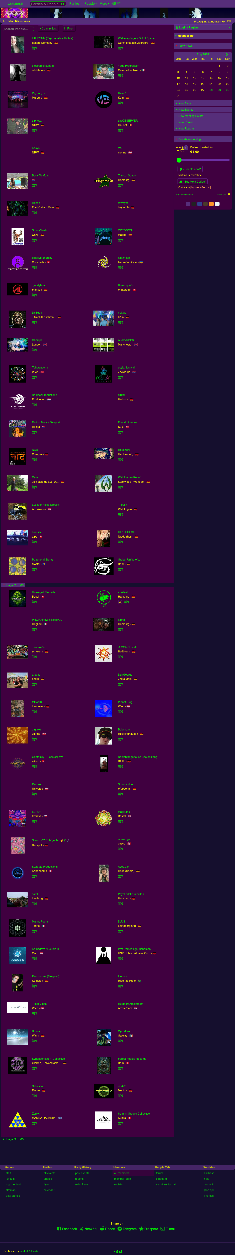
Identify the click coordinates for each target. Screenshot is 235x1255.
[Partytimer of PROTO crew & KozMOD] (34, 629)
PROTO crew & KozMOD (47, 620)
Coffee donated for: (201, 147)
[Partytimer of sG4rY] (120, 1096)
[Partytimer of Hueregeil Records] (34, 602)
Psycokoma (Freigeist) (45, 976)
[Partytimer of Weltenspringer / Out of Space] (120, 48)
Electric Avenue (127, 422)
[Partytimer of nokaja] (120, 322)
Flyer (46, 1184)
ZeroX (36, 1113)
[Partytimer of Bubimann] (120, 739)
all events (49, 1173)
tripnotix (37, 120)
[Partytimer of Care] (34, 487)
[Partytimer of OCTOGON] (120, 240)
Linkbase (209, 1173)
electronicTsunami (43, 66)
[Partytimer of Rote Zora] (120, 459)
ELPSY (36, 812)
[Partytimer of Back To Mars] (34, 185)
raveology (124, 839)
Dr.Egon (37, 312)
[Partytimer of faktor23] (34, 711)
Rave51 (123, 93)
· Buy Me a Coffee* (194, 181)
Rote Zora (124, 450)
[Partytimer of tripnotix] (34, 130)
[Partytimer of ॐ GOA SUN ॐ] (120, 657)
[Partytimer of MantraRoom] (34, 931)
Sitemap (10, 1190)
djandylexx (38, 285)
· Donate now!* (191, 169)
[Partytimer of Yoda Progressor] (120, 75)
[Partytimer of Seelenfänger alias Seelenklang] (120, 766)
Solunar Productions (44, 395)
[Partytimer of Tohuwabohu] (34, 377)
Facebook (69, 1228)
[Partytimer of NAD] (34, 459)
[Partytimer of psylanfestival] (120, 377)
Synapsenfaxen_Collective (48, 1059)
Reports (79, 1179)
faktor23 (37, 702)
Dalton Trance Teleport (46, 422)
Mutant (122, 395)
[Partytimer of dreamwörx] (34, 657)
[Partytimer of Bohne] (34, 1041)
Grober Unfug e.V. (129, 559)
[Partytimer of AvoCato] (120, 876)
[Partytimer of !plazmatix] (120, 267)
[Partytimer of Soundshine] (120, 794)
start (8, 1173)
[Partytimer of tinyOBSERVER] (120, 130)
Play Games (13, 1196)
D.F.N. (122, 921)
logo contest (13, 1184)
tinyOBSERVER (128, 120)
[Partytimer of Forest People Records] (120, 1068)
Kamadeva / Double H (45, 949)
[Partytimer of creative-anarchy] (34, 267)
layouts (10, 1179)
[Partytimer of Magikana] (120, 821)
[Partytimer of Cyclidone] (120, 1041)
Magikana (124, 812)
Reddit (110, 1228)
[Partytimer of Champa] (34, 350)
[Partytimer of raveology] (120, 849)
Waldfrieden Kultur (129, 477)
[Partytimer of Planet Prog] (120, 711)
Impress (209, 1196)
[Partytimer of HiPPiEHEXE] (120, 542)
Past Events (82, 1173)
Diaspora (151, 1228)
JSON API (209, 1190)
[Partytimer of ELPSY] (34, 821)
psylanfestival (126, 367)
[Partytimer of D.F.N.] (120, 931)
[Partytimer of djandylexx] (34, 295)
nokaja (122, 312)
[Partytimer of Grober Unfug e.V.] (120, 569)
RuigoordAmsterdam (130, 1004)
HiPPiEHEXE (126, 532)
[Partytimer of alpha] (120, 629)
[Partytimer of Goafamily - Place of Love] (34, 766)
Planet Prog (125, 702)
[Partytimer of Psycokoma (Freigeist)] (34, 986)
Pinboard (161, 1179)
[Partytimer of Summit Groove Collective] (120, 1123)
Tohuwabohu (40, 367)
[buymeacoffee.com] (200, 187)
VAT (120, 148)
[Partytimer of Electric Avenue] (120, 432)
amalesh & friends (29, 1251)
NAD (35, 450)
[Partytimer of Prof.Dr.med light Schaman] (120, 958)
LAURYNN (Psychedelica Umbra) (52, 38)
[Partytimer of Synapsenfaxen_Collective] (34, 1068)
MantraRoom (40, 921)
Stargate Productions (45, 867)
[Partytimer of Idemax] (120, 986)
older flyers (82, 1184)
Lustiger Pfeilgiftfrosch (45, 505)
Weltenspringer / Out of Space (136, 38)
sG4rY (122, 1086)
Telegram (130, 1228)
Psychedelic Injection (131, 894)
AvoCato (123, 867)
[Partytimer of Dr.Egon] (34, 322)
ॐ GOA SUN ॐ (127, 647)
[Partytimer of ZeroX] (34, 1123)
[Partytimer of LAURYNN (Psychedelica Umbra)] (34, 48)
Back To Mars (40, 175)
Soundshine (125, 784)
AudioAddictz (126, 340)
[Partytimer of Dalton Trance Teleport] (34, 432)
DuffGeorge (125, 674)
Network (90, 1228)
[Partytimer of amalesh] (126, 602)
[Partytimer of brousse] (34, 542)
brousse (37, 532)
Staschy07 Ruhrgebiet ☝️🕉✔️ (51, 840)
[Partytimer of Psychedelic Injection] (120, 904)
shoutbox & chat (166, 1184)
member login (122, 1179)
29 (219, 90)
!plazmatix (124, 258)
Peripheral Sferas (42, 559)
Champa (37, 340)
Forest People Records (132, 1059)
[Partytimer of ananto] (34, 684)
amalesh (123, 592)
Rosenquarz (125, 285)
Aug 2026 (203, 54)
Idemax (122, 976)
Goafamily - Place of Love (47, 757)
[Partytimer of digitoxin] (34, 739)
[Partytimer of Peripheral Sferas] (34, 569)
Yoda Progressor (128, 66)
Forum (159, 1173)
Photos (48, 1179)
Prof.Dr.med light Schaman (134, 949)
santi (35, 894)
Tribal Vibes (39, 1004)
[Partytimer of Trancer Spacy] (120, 185)
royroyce (123, 203)
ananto (36, 674)
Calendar (49, 1190)
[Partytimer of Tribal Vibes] (34, 1013)
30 (227, 90)
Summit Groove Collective (134, 1113)
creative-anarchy (42, 258)
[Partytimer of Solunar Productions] (34, 405)
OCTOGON (125, 230)
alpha (121, 620)
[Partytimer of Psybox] (34, 794)
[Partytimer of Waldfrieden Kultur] (120, 487)
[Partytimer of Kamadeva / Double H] (34, 958)
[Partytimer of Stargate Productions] (34, 876)
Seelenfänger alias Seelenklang (137, 757)
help (206, 1179)
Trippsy (122, 505)
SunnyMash (39, 230)
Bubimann (124, 729)
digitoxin (37, 729)
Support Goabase (184, 194)
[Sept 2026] (227, 54)
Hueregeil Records (43, 592)
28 (211, 90)
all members (121, 1173)
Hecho (36, 203)
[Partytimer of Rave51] (120, 103)
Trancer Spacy (127, 175)
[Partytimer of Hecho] (34, 213)
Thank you (222, 194)
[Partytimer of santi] (34, 904)
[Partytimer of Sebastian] (34, 1096)
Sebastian (38, 1086)
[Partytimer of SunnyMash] (34, 240)
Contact (208, 1184)
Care (35, 477)
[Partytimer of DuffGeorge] (120, 684)
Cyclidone (124, 1031)
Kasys (36, 148)
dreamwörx (39, 647)
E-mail (170, 1228)
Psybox (36, 784)
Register (118, 1184)
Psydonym (38, 93)
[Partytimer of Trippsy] (120, 514)
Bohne (36, 1031)
